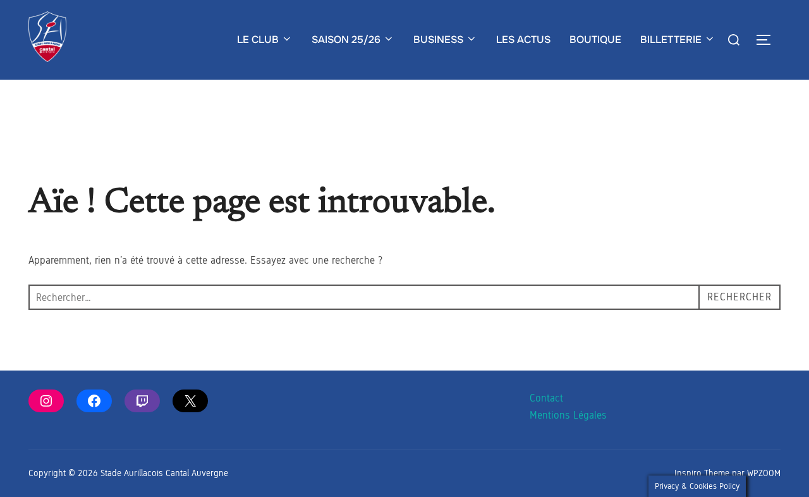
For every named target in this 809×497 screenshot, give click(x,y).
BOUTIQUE (595, 39)
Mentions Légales (568, 415)
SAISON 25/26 (346, 39)
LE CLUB (258, 39)
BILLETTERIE (671, 39)
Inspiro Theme (701, 473)
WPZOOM (764, 473)
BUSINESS (438, 39)
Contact (546, 398)
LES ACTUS (523, 39)
